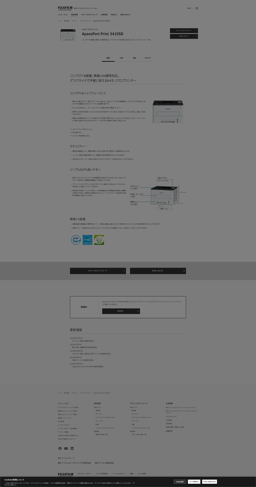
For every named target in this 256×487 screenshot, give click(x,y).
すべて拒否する (194, 481)
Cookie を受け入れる (209, 481)
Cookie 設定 (180, 481)
